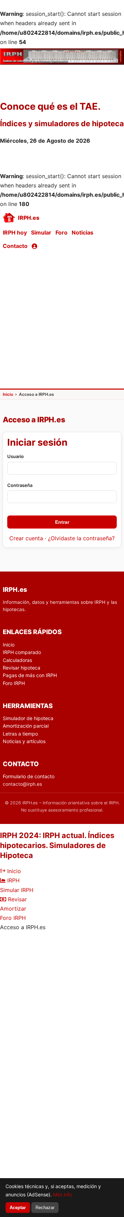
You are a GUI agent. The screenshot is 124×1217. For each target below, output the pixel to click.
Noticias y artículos (24, 741)
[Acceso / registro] (34, 246)
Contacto (15, 245)
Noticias (82, 232)
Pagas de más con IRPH (30, 675)
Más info (62, 1194)
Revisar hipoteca (21, 668)
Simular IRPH (16, 890)
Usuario (15, 456)
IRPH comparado (22, 652)
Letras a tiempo (20, 734)
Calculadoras (17, 660)
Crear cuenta (26, 538)
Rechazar (44, 1207)
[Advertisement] (62, 320)
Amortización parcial (26, 726)
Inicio (8, 645)
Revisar (16, 899)
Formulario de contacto (28, 776)
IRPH (13, 880)
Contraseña (19, 485)
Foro (61, 232)
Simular (41, 232)
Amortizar (13, 908)
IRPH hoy (15, 232)
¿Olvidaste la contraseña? (81, 538)
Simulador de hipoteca (28, 718)
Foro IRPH (14, 683)
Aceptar (18, 1207)
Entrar (62, 522)
